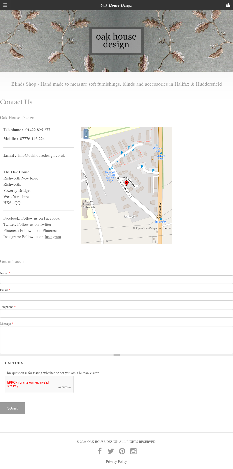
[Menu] (5, 5)
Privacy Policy (116, 461)
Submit (12, 408)
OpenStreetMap (146, 228)
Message (6, 323)
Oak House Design (117, 5)
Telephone (8, 307)
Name (5, 273)
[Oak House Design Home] (116, 40)
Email (5, 290)
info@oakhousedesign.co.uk (41, 155)
